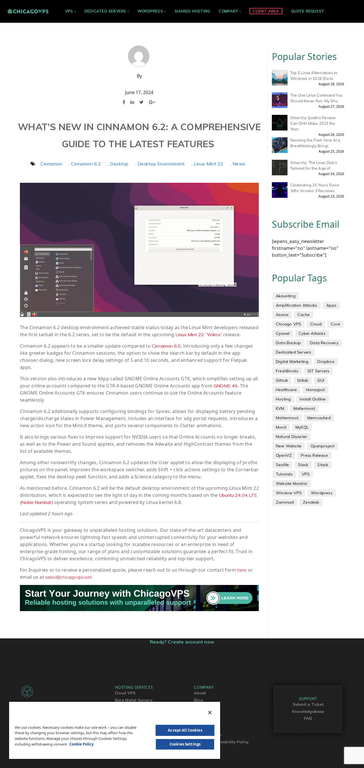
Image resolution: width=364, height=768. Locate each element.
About (200, 692)
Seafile (282, 464)
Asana (282, 314)
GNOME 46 (226, 386)
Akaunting (285, 295)
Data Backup (288, 342)
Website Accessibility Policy (221, 741)
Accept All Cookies (185, 730)
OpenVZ (284, 455)
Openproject (322, 446)
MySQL (302, 427)
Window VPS (289, 492)
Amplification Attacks (296, 305)
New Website (288, 446)
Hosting (283, 399)
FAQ (308, 718)
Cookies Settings (184, 744)
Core (335, 324)
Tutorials (284, 474)
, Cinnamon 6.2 (85, 164)
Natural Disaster (291, 436)
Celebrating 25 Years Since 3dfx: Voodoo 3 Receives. (314, 188)
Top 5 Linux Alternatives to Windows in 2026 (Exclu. (314, 75)
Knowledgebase (308, 711)
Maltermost (304, 408)
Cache (303, 314)
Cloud (316, 324)
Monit (281, 427)
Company (228, 11)
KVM (280, 408)
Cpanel (282, 333)
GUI (320, 380)
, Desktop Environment (160, 164)
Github (282, 380)
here (242, 570)
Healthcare (286, 389)
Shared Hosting (192, 11)
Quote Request (307, 11)
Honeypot (315, 389)
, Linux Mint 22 (207, 164)
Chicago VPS (288, 324)
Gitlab (302, 380)
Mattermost (287, 417)
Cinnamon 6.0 (166, 346)
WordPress (150, 11)
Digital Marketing (292, 361)
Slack (303, 464)
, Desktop (118, 164)
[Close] (210, 712)
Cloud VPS (125, 692)
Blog (198, 700)
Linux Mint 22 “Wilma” (198, 334)
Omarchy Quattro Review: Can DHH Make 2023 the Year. (313, 123)
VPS (69, 11)
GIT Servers (318, 370)
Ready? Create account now (182, 642)
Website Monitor (291, 483)
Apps (331, 305)
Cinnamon (51, 164)
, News (237, 164)
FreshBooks (287, 370)
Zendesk (311, 502)
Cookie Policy (81, 744)
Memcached (319, 417)
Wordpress (321, 492)
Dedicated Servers (105, 11)
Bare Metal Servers (134, 700)
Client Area (266, 11)
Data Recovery (324, 342)
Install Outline (313, 399)
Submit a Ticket (308, 704)
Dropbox (325, 361)
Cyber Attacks (312, 333)
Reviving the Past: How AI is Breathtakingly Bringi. (315, 143)
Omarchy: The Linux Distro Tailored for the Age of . (313, 165)
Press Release (314, 455)
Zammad (285, 502)
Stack (322, 464)
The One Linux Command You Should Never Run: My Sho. (316, 98)
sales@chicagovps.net (68, 577)
